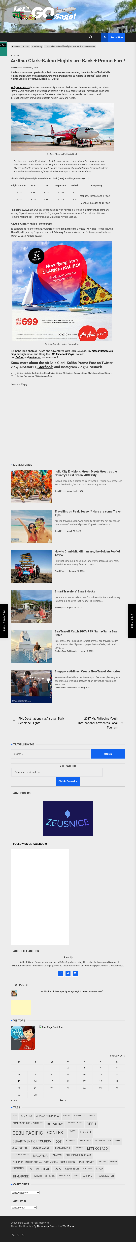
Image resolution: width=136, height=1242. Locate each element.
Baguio (66, 1115)
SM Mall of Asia (44, 1176)
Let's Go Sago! (97, 1148)
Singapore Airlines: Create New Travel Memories (87, 671)
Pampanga (29, 376)
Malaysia (40, 1155)
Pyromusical (39, 1169)
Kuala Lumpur (62, 1148)
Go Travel (70, 1140)
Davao (85, 1132)
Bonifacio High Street (27, 1123)
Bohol (92, 1115)
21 (35, 1088)
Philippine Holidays (78, 1155)
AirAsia (20, 373)
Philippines (86, 1162)
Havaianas (85, 1140)
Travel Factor (105, 1175)
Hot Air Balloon (103, 1140)
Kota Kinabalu (42, 1148)
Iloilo (118, 1140)
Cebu (91, 1124)
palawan (57, 1155)
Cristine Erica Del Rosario (66, 651)
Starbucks (64, 1175)
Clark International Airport (99, 373)
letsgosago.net (20, 1155)
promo (113, 1162)
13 (19, 1081)
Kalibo (20, 376)
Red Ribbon (72, 1168)
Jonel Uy (15, 68)
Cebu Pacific (27, 1133)
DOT (59, 1141)
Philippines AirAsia (43, 376)
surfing (87, 1175)
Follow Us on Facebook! (30, 843)
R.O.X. (57, 1168)
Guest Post (60, 571)
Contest (56, 1132)
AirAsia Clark (30, 373)
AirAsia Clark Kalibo (46, 373)
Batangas (79, 1115)
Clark (84, 373)
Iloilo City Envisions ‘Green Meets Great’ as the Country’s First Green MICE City (86, 473)
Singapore (20, 1176)
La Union (79, 1148)
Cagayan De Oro (74, 1123)
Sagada (87, 1168)
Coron (72, 1131)
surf (76, 1175)
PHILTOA (102, 1162)
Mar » (63, 1100)
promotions (18, 1168)
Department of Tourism (32, 1141)
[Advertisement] (21, 1007)
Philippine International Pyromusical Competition (43, 1162)
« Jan (14, 1100)
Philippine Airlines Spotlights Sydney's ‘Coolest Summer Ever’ (72, 991)
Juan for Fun (20, 1148)
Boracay (77, 373)
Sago (99, 1168)
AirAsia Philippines (64, 373)
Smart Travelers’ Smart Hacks (75, 591)
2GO (14, 1115)
